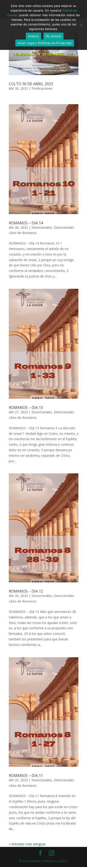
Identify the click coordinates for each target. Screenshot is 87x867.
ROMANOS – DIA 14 (26, 222)
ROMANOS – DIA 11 (26, 775)
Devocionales (42, 227)
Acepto (33, 36)
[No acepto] (81, 25)
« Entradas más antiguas (27, 844)
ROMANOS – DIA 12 (26, 591)
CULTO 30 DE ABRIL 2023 (31, 83)
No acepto (53, 36)
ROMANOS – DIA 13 (26, 407)
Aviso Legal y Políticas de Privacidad (44, 43)
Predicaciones (42, 88)
